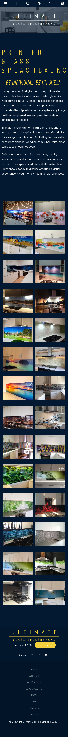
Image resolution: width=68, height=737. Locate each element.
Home (34, 669)
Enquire (48, 644)
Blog (34, 701)
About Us (34, 675)
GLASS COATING (34, 688)
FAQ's (34, 695)
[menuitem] (34, 669)
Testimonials (34, 707)
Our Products (34, 682)
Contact (34, 714)
